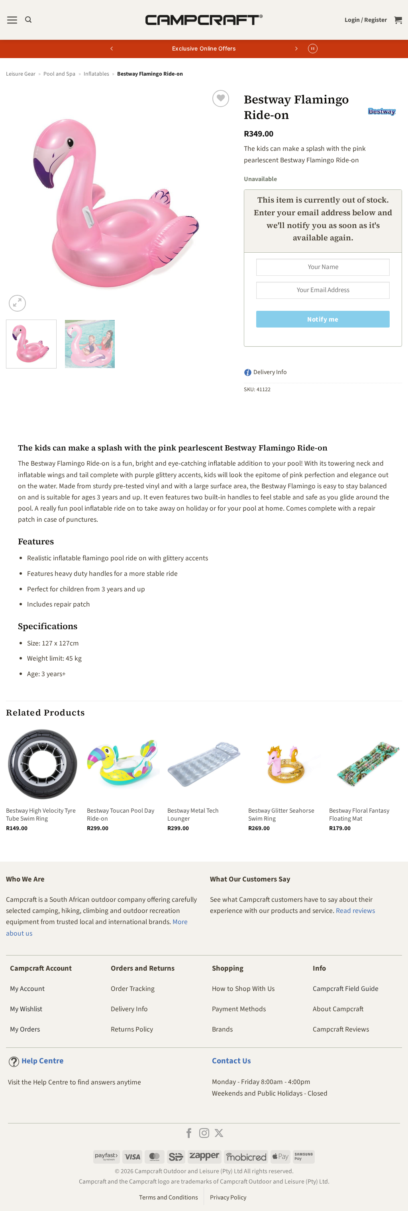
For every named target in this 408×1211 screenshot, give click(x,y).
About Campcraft (338, 1009)
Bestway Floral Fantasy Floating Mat (359, 815)
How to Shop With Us (243, 989)
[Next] (217, 200)
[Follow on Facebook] (189, 1133)
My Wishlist (26, 1009)
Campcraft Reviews (341, 1029)
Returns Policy (132, 1029)
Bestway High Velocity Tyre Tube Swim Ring (41, 815)
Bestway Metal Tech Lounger (193, 815)
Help (43, 1061)
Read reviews (355, 911)
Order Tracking (133, 989)
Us (231, 1061)
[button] (12, 20)
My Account (27, 989)
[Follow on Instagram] (204, 1133)
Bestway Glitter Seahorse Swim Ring (281, 815)
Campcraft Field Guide (346, 989)
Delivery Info (129, 1009)
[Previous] (21, 200)
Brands (222, 1029)
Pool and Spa (59, 74)
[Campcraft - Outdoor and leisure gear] (204, 20)
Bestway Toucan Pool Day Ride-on (120, 815)
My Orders (25, 1029)
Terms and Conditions (168, 1197)
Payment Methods (239, 1009)
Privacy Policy (228, 1197)
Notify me (323, 319)
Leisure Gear (20, 74)
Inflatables (96, 74)
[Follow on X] (219, 1133)
